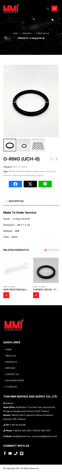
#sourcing (50, 171)
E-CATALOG (11, 387)
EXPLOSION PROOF (15, 380)
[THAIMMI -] (11, 8)
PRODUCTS (11, 362)
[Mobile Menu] (54, 8)
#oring (33, 171)
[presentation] (7, 101)
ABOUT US (11, 356)
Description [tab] (16, 201)
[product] (16, 270)
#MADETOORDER (15, 171)
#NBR (26, 171)
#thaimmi (7, 175)
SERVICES (10, 368)
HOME (9, 349)
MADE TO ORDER (19, 167)
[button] (45, 250)
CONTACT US (12, 374)
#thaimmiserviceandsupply (24, 175)
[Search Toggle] (47, 9)
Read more (6, 295)
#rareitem (41, 171)
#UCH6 (40, 175)
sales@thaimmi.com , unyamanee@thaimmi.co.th (34, 436)
